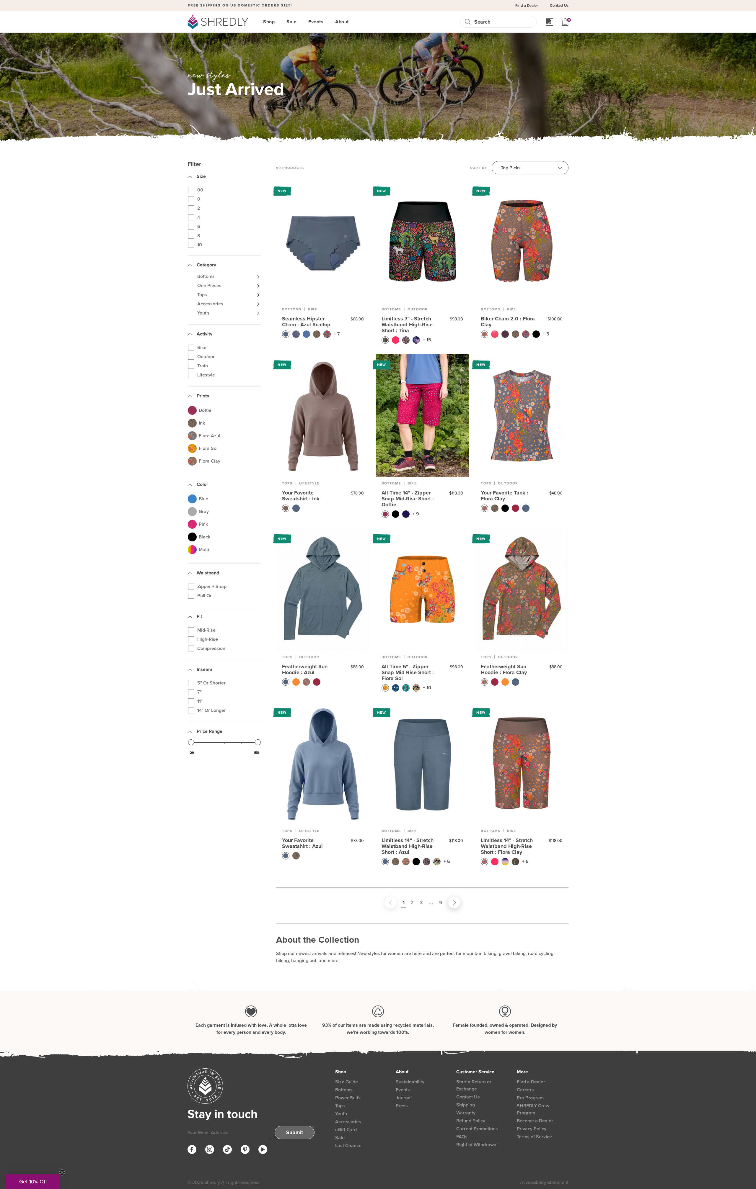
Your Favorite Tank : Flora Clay (504, 495)
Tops (340, 1105)
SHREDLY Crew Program (533, 1109)
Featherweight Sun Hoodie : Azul (305, 669)
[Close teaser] (62, 1172)
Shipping (465, 1104)
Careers (525, 1089)
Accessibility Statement (544, 1182)
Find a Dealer (526, 5)
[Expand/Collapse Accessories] (258, 303)
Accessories (348, 1121)
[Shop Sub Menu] (278, 22)
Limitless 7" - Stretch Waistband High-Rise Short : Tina (407, 324)
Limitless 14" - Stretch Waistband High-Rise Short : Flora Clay (507, 846)
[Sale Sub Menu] (300, 22)
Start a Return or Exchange (473, 1085)
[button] (33, 1181)
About (342, 21)
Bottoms (291, 309)
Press (402, 1105)
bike (511, 309)
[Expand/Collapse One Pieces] (258, 285)
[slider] (191, 742)
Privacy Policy (531, 1128)
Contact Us (559, 5)
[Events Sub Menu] (327, 22)
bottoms (490, 309)
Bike (312, 309)
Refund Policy (470, 1120)
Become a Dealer (535, 1120)
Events (315, 21)
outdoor (508, 483)
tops (287, 483)
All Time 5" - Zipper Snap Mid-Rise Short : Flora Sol (408, 672)
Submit (294, 1132)
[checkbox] (226, 190)
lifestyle (309, 483)
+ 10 (427, 687)
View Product (323, 241)
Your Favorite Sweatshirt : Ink (301, 495)
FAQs (461, 1136)
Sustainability (410, 1081)
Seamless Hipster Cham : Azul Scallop (306, 321)
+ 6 (447, 861)
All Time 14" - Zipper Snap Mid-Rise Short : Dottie (408, 498)
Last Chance (348, 1145)
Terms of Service (534, 1136)
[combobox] (503, 22)
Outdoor (418, 309)
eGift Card (346, 1129)
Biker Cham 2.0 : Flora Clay (508, 321)
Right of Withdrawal (477, 1144)
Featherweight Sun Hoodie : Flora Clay (504, 669)
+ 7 (337, 333)
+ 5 (546, 333)
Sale (291, 21)
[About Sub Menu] (352, 22)
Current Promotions (477, 1128)
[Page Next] (448, 902)
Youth (341, 1113)
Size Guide (346, 1081)
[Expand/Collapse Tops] (258, 294)
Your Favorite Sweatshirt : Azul (302, 843)
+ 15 (427, 339)
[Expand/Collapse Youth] (258, 313)
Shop (269, 21)
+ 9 (416, 513)
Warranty (465, 1112)
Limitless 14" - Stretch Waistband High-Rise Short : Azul (408, 846)
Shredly (212, 1182)
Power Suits (348, 1097)
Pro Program (530, 1097)
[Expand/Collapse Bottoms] (258, 276)
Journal (404, 1097)
